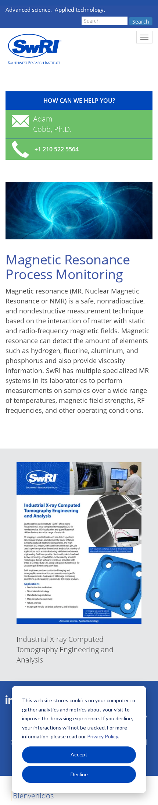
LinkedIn (10, 700)
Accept (79, 754)
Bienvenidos (33, 796)
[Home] (34, 49)
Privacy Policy (102, 736)
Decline (79, 774)
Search (140, 21)
